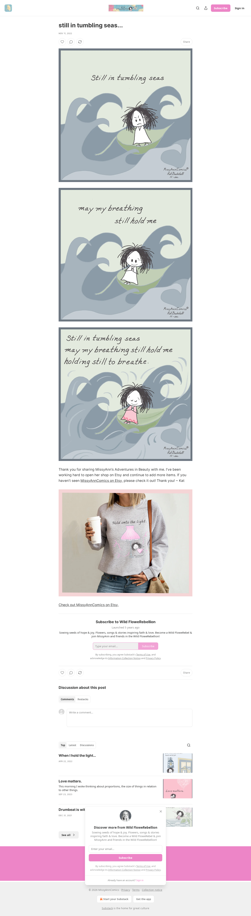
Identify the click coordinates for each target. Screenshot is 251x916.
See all (66, 835)
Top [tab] (63, 745)
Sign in (239, 8)
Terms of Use (143, 866)
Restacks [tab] (83, 699)
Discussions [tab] (87, 745)
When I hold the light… (77, 755)
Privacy (125, 890)
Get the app (143, 899)
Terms (136, 890)
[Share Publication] (205, 8)
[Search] (197, 8)
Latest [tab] (72, 745)
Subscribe (220, 8)
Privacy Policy (153, 869)
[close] (161, 811)
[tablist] (74, 699)
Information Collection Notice (124, 869)
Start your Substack (115, 899)
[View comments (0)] (71, 42)
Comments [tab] (67, 699)
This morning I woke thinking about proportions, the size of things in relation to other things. (107, 788)
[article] (125, 763)
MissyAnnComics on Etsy (101, 481)
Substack (107, 908)
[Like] (62, 42)
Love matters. (70, 781)
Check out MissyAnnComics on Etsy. (89, 605)
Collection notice (152, 890)
